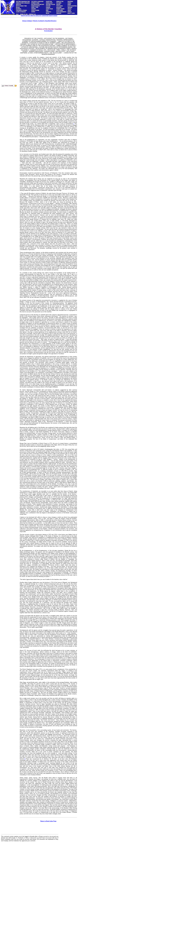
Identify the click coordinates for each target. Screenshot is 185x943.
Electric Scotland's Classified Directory (44, 21)
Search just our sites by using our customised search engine (39, 15)
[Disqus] (29, 867)
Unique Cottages (27, 21)
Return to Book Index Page (48, 821)
